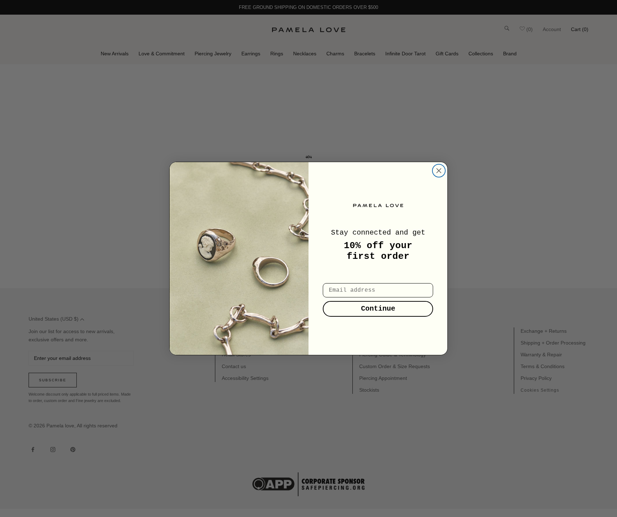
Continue (378, 309)
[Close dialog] (438, 170)
